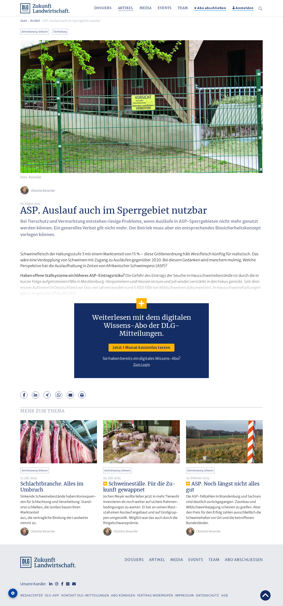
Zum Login (141, 365)
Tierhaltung (60, 31)
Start (23, 21)
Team (183, 8)
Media (145, 8)
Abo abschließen (211, 8)
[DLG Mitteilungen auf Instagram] (56, 584)
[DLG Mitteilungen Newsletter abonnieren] (74, 584)
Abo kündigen (123, 595)
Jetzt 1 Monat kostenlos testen (141, 347)
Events (165, 8)
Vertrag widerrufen (155, 595)
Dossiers (103, 8)
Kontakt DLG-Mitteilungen (85, 595)
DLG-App (52, 595)
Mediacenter (31, 595)
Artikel (125, 8)
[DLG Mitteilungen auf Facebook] (62, 584)
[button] (24, 395)
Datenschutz (207, 595)
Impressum (184, 595)
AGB (224, 595)
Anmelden (245, 8)
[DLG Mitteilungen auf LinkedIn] (50, 584)
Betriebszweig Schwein (35, 31)
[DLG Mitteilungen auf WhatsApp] (67, 584)
